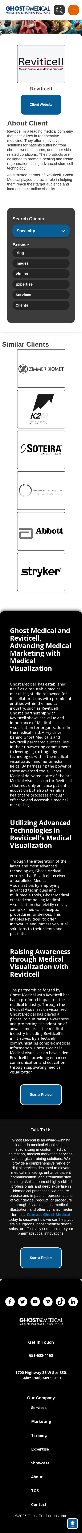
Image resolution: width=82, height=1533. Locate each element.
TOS (35, 1490)
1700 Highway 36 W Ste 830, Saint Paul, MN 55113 (41, 1375)
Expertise (40, 1449)
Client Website (41, 104)
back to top (74, 1524)
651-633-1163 (41, 1355)
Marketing (41, 1421)
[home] (27, 9)
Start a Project (41, 1094)
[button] (73, 10)
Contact (38, 1504)
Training (39, 1435)
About (37, 1476)
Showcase (40, 1462)
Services (38, 1407)
